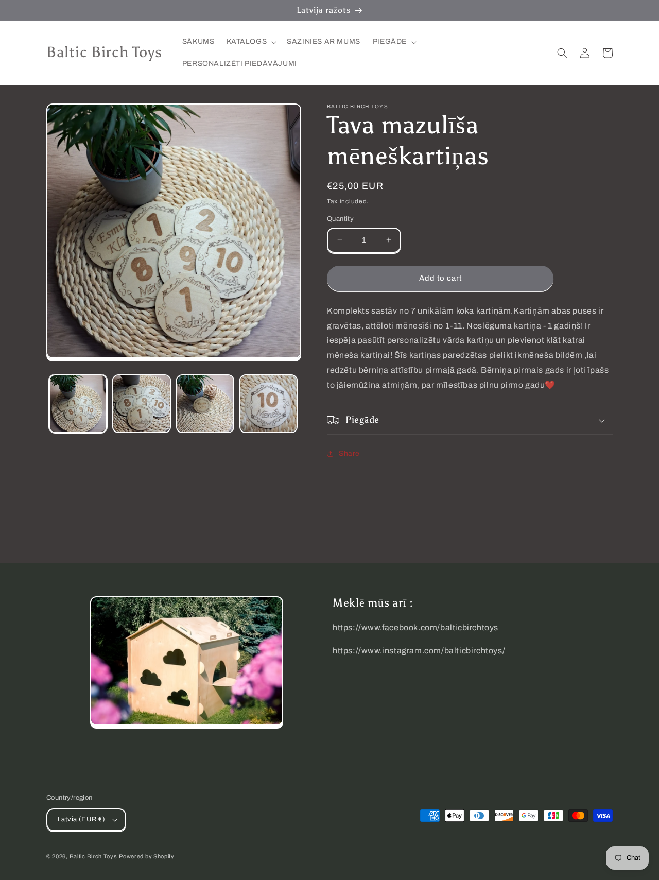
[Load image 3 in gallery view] (205, 403)
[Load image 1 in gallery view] (78, 403)
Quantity (340, 218)
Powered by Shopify (147, 856)
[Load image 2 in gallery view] (141, 403)
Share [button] (349, 453)
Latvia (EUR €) (82, 819)
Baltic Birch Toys (93, 856)
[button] (250, 42)
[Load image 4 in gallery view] (268, 403)
